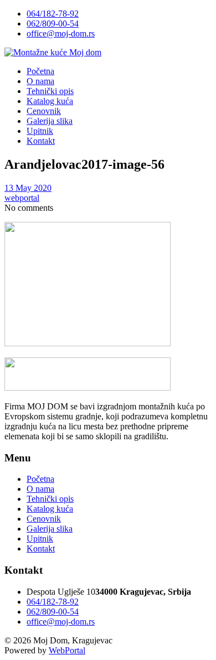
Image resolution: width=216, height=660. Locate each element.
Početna (40, 479)
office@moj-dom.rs (61, 33)
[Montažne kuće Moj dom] (52, 52)
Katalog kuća (50, 508)
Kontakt (41, 548)
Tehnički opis (50, 498)
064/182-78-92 (53, 13)
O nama (40, 488)
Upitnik (40, 538)
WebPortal (67, 650)
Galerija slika (50, 528)
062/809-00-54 (53, 23)
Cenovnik (44, 518)
